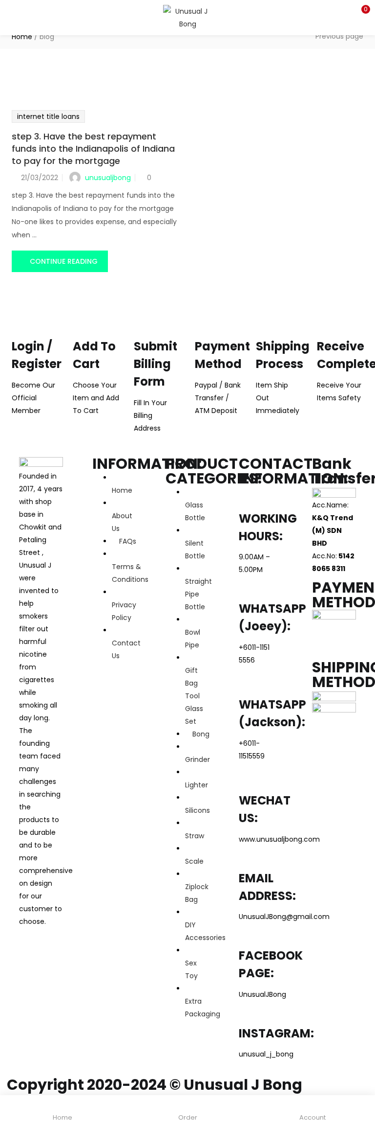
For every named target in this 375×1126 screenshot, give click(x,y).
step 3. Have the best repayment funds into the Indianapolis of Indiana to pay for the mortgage (93, 148)
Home (22, 37)
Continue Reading (64, 261)
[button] (360, 12)
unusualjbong (108, 178)
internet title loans (48, 116)
